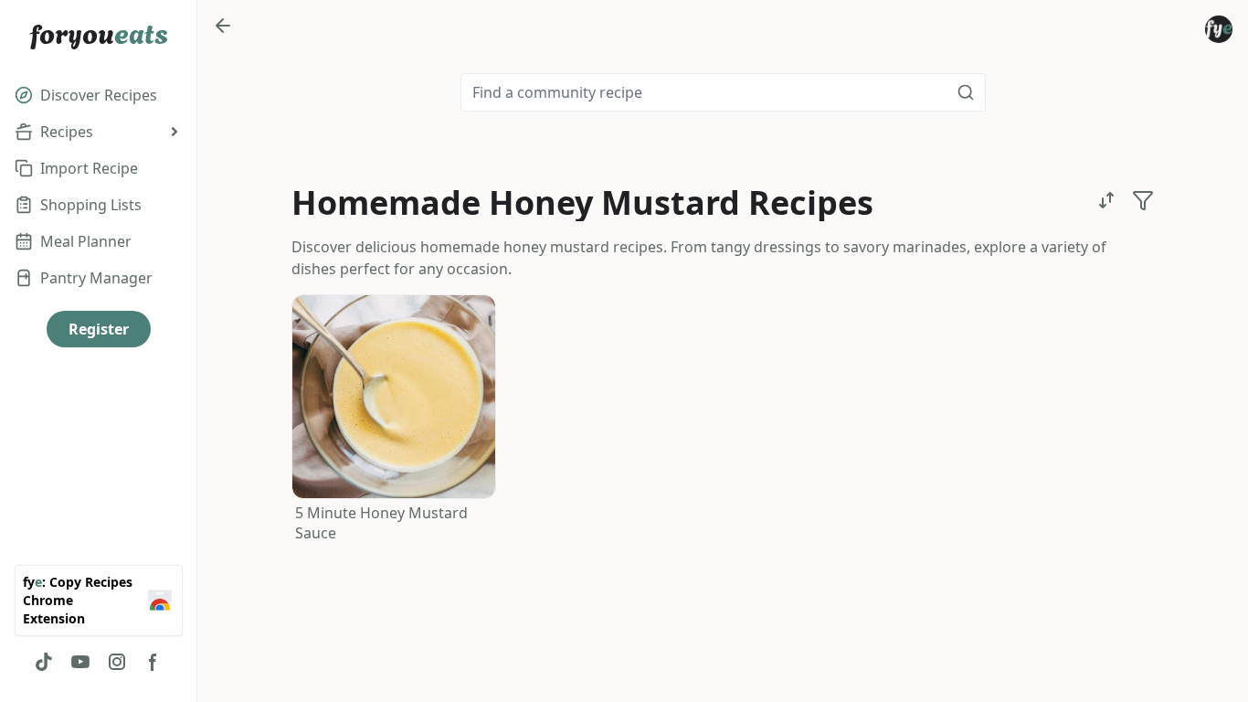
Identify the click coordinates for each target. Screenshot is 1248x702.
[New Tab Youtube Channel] (80, 662)
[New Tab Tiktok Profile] (44, 662)
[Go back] (223, 25)
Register (99, 329)
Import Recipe (89, 168)
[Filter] (1143, 200)
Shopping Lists (91, 205)
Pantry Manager (96, 278)
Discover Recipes (98, 95)
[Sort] (1106, 200)
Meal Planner (86, 241)
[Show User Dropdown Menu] (1218, 29)
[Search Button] (966, 92)
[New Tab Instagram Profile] (117, 662)
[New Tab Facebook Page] (153, 662)
